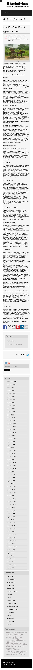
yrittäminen (10, 40)
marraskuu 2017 (11, 438)
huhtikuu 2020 (11, 402)
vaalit (25, 651)
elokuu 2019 (10, 414)
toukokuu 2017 (11, 457)
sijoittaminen (20, 38)
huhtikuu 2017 (11, 459)
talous (22, 646)
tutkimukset (8, 651)
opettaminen (10, 38)
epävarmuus (9, 635)
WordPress (12, 664)
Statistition (17, 4)
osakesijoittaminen (10, 640)
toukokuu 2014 (11, 565)
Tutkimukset (17, 36)
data (10, 634)
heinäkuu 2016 (11, 487)
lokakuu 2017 (11, 441)
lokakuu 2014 (11, 550)
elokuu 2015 (10, 520)
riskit (25, 645)
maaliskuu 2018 (11, 426)
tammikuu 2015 (11, 541)
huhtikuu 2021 (11, 390)
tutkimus (18, 39)
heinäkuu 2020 (11, 399)
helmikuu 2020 (11, 405)
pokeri (15, 38)
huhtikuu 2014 (11, 568)
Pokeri (24, 35)
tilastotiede (13, 648)
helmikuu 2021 (11, 393)
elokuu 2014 (10, 556)
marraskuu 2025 (11, 381)
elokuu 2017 (10, 447)
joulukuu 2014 (11, 544)
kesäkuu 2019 (11, 417)
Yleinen (9, 624)
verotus (12, 654)
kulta (21, 637)
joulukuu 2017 (11, 435)
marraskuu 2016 (11, 475)
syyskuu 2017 (11, 444)
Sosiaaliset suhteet (12, 606)
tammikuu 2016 (11, 505)
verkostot (8, 654)
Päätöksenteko (11, 600)
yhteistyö (23, 654)
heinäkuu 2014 (11, 559)
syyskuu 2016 (11, 481)
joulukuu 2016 (11, 471)
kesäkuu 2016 (11, 489)
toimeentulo (10, 39)
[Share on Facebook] (5, 327)
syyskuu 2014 (11, 553)
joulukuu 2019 (11, 408)
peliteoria (24, 640)
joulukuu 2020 (11, 396)
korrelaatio (15, 637)
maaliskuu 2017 (11, 463)
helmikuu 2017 (11, 465)
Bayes (7, 634)
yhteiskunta (17, 654)
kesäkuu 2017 (11, 453)
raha (19, 643)
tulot (14, 39)
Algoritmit (10, 576)
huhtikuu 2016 (11, 495)
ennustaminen (17, 634)
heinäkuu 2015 (11, 523)
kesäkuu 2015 (11, 526)
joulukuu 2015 (11, 508)
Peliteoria (9, 594)
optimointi (16, 638)
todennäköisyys (13, 650)
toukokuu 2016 (11, 493)
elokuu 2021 (10, 387)
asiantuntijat (16, 632)
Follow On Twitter (20, 355)
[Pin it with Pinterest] (18, 327)
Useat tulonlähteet (14, 27)
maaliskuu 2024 (11, 384)
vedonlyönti (24, 39)
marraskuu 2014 (11, 547)
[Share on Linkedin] (22, 327)
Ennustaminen (11, 582)
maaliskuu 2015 (11, 535)
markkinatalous (9, 638)
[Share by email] (26, 327)
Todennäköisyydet (12, 609)
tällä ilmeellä (8, 174)
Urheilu (9, 615)
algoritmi (11, 632)
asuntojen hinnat (23, 632)
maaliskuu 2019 (11, 423)
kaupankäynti (20, 635)
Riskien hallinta (10, 36)
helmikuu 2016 (11, 501)
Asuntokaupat (11, 579)
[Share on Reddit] (14, 327)
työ (21, 39)
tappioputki (8, 648)
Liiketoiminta (10, 588)
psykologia (17, 641)
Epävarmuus (10, 35)
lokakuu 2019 (11, 411)
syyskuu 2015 (11, 517)
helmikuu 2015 (11, 538)
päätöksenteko (12, 643)
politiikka (12, 641)
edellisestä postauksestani (10, 101)
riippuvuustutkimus (11, 644)
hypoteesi (14, 635)
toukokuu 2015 (11, 529)
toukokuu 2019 (11, 420)
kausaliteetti (8, 637)
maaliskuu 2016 (11, 499)
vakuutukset (8, 653)
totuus (21, 649)
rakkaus (23, 643)
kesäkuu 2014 (11, 562)
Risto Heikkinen (11, 341)
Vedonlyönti (23, 36)
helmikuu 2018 (11, 429)
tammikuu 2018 (11, 432)
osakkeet (18, 640)
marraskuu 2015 (11, 511)
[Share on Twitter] (9, 327)
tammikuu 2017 (11, 469)
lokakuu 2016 (11, 477)
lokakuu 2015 (11, 514)
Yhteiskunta (10, 37)
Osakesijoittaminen (18, 35)
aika (7, 632)
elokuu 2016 (10, 483)
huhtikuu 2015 (11, 532)
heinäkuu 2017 (11, 450)
